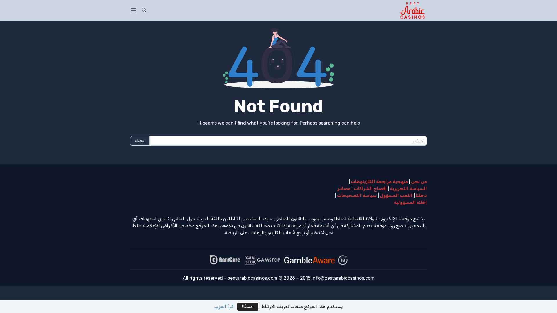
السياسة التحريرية (408, 188)
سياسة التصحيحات (357, 195)
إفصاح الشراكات (370, 188)
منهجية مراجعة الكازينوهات (379, 181)
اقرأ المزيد (224, 306)
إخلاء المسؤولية (410, 202)
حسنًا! (248, 306)
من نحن (419, 181)
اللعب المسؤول (396, 195)
